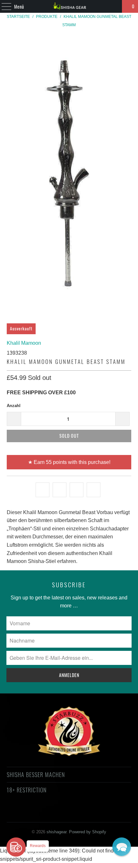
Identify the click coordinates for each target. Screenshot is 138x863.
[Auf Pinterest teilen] (76, 489)
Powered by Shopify (87, 831)
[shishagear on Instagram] (74, 813)
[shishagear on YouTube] (51, 813)
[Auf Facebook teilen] (59, 489)
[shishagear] (69, 6)
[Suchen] (114, 6)
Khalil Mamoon (24, 343)
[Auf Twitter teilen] (42, 489)
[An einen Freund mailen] (93, 489)
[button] (121, 846)
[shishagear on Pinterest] (63, 813)
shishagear (56, 831)
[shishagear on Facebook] (40, 813)
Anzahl (14, 405)
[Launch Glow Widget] (16, 847)
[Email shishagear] (109, 813)
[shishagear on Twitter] (28, 813)
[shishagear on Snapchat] (86, 813)
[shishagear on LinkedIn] (97, 813)
